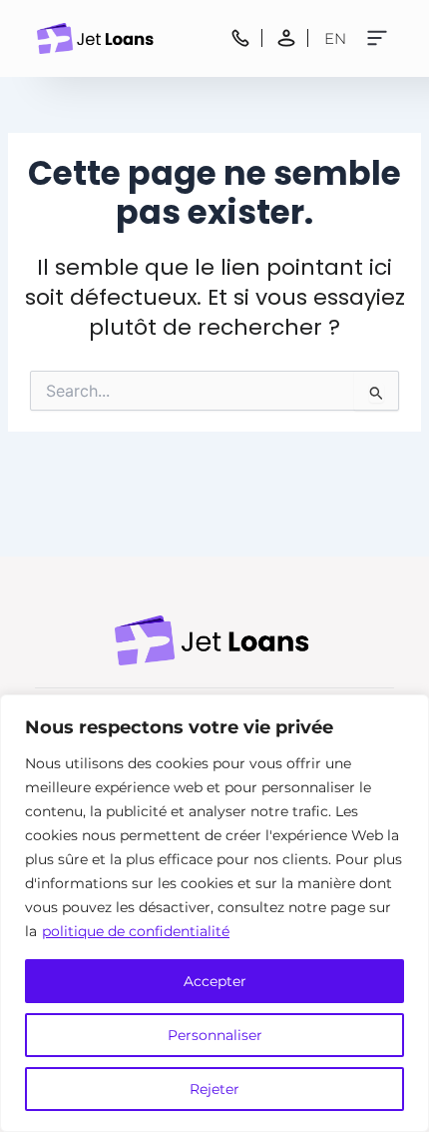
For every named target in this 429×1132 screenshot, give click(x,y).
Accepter (215, 981)
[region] (214, 913)
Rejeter (214, 1089)
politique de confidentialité (135, 931)
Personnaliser (215, 1035)
